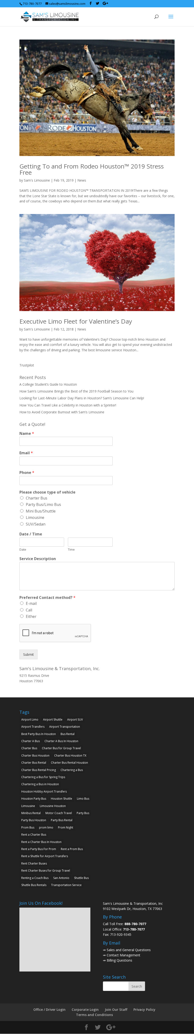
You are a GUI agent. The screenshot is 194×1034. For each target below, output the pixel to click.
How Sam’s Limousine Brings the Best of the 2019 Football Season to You (76, 391)
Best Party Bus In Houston (38, 734)
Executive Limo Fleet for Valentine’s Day (75, 321)
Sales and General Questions (129, 950)
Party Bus (83, 813)
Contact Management (123, 955)
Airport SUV (75, 720)
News (81, 180)
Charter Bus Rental (33, 763)
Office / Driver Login (49, 1009)
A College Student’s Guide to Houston (48, 384)
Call (29, 610)
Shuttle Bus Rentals (33, 885)
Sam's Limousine (37, 180)
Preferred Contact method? (47, 597)
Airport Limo (29, 720)
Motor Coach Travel (58, 813)
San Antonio (61, 878)
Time (71, 550)
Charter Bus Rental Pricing (38, 770)
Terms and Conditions (94, 1014)
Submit (28, 654)
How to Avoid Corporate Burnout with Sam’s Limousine (61, 412)
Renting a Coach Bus (34, 878)
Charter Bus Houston (35, 755)
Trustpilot (26, 365)
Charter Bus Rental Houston (69, 763)
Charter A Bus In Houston (61, 741)
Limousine (35, 517)
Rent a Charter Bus (33, 835)
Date (22, 550)
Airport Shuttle (52, 720)
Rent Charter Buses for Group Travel (45, 871)
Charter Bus (36, 498)
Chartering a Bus (72, 770)
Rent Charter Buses (34, 863)
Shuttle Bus (81, 878)
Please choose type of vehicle (47, 492)
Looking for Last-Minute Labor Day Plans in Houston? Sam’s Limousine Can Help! (81, 398)
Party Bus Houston (33, 820)
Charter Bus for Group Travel (61, 748)
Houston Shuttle (61, 799)
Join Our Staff (116, 1009)
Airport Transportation (64, 727)
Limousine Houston (53, 806)
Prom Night (65, 827)
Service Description (37, 558)
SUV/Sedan (35, 524)
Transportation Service (66, 885)
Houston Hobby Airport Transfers (44, 791)
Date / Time (30, 534)
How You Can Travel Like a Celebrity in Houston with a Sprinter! (67, 405)
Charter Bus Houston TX (70, 755)
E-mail (31, 603)
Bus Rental (68, 734)
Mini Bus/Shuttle (41, 511)
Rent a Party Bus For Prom (38, 849)
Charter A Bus (30, 741)
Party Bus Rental (61, 820)
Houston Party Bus (33, 799)
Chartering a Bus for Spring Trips (43, 777)
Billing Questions (119, 960)
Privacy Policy (144, 1009)
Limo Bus (83, 799)
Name (26, 433)
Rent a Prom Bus (72, 849)
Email (26, 452)
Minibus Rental (31, 813)
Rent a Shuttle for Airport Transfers (44, 856)
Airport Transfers (32, 727)
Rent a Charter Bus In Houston (41, 842)
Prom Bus (27, 827)
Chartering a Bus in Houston (40, 784)
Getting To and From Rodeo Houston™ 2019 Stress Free (91, 169)
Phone (26, 472)
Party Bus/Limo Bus (43, 504)
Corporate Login (85, 1009)
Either (31, 616)
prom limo (46, 827)
